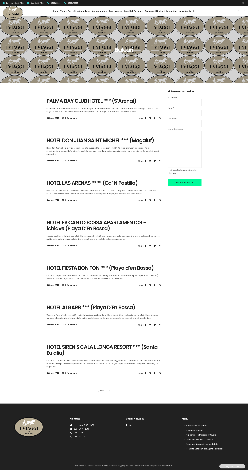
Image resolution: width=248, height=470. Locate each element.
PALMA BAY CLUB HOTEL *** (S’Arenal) (91, 101)
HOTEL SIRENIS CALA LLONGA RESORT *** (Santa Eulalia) (102, 350)
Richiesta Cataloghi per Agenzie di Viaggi (204, 449)
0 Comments (71, 118)
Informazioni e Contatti (196, 425)
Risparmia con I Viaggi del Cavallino (202, 435)
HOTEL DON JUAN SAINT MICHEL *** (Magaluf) (100, 140)
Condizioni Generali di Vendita (199, 439)
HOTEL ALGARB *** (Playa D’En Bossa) (91, 307)
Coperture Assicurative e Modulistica (202, 444)
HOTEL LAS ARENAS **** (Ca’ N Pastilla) (92, 183)
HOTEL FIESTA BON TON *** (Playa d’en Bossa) (100, 268)
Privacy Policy (142, 465)
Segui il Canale (232, 466)
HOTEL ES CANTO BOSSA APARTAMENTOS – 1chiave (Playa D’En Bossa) (96, 225)
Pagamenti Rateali (194, 430)
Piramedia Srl (167, 465)
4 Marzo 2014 (53, 118)
